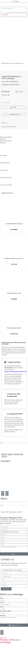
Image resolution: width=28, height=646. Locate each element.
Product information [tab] (6, 137)
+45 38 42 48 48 (6, 466)
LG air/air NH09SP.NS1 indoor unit (14, 223)
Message (2, 615)
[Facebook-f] (3, 493)
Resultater (5, 14)
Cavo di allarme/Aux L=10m (14, 293)
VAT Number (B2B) (5, 611)
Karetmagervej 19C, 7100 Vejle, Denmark (13, 481)
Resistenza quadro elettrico (14, 328)
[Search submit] (2, 11)
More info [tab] (3, 139)
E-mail (2, 602)
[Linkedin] (7, 493)
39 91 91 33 (4, 476)
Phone (2, 606)
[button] (14, 501)
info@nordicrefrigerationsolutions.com (15, 371)
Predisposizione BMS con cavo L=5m (14, 258)
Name (1, 598)
